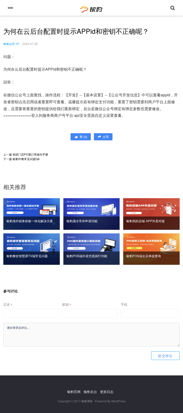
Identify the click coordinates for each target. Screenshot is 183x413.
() (83, 136)
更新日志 (106, 391)
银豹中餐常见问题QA (26, 159)
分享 (105, 136)
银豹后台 (90, 391)
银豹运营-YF (11, 44)
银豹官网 (74, 391)
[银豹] (91, 8)
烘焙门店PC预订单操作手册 (30, 154)
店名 (7, 304)
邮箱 (66, 304)
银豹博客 (87, 401)
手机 (124, 304)
